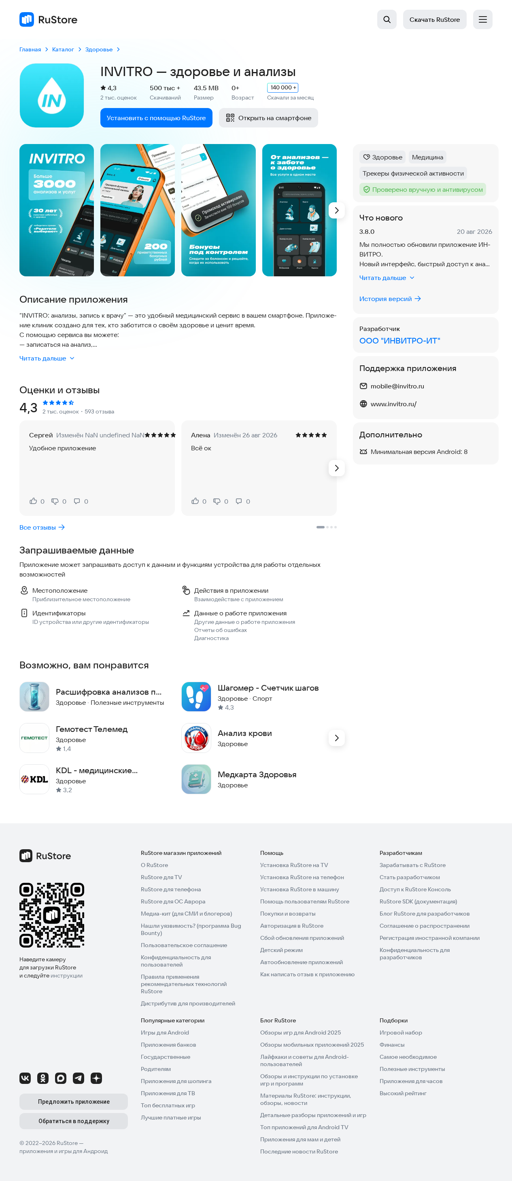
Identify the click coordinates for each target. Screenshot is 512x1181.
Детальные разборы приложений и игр (313, 1115)
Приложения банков (168, 1044)
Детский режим (281, 950)
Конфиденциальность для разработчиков (415, 953)
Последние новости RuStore (299, 1151)
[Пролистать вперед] (337, 210)
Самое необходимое (408, 1056)
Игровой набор (401, 1032)
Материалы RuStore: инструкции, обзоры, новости (305, 1099)
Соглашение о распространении (425, 925)
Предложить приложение (74, 1101)
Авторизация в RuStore (291, 925)
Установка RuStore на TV (294, 865)
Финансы (392, 1044)
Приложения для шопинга (176, 1081)
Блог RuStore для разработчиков (425, 913)
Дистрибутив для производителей (188, 1003)
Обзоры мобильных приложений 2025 (312, 1044)
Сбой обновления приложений (302, 937)
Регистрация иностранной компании (430, 937)
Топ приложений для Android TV (304, 1127)
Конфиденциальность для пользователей (176, 961)
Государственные (165, 1056)
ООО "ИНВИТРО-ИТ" (399, 340)
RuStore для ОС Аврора (173, 901)
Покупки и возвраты (288, 913)
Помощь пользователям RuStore (304, 901)
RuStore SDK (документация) (418, 901)
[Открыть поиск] (387, 19)
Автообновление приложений (301, 962)
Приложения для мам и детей (300, 1139)
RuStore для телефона (171, 889)
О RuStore (154, 865)
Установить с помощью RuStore (156, 118)
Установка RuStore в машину (299, 889)
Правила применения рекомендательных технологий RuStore (184, 984)
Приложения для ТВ (168, 1093)
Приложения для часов (411, 1081)
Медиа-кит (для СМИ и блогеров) (186, 913)
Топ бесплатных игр (168, 1105)
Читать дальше (42, 358)
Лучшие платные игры (171, 1117)
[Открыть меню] (483, 19)
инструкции (67, 975)
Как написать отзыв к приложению (307, 974)
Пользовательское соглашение (184, 945)
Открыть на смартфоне (275, 118)
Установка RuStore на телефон (302, 877)
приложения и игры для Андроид (63, 1151)
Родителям (156, 1069)
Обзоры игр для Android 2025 (300, 1032)
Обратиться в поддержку (73, 1121)
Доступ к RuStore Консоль (415, 889)
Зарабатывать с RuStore (413, 865)
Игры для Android (165, 1032)
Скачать (435, 19)
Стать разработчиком (410, 877)
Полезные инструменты (412, 1069)
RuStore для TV (161, 877)
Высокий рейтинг (403, 1093)
